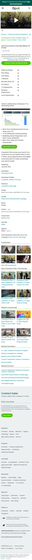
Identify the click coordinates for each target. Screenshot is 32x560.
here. (24, 533)
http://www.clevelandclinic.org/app (13, 199)
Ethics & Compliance (7, 548)
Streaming (4, 434)
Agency (25, 431)
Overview (4, 431)
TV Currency (20, 483)
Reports (3, 477)
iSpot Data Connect (7, 437)
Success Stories (6, 480)
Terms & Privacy (19, 546)
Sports (12, 434)
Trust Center (19, 548)
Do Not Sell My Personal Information (11, 537)
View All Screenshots (8, 265)
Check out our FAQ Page (17, 237)
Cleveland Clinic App (8, 186)
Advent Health (6, 362)
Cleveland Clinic (7, 173)
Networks (18, 431)
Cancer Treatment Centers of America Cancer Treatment (15, 371)
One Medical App (7, 383)
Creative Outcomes (19, 480)
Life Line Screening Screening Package (15, 378)
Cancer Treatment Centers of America (15, 359)
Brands (11, 431)
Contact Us (15, 498)
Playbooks (10, 483)
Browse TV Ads (24, 462)
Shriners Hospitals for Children (12, 353)
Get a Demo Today (9, 147)
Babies (3, 218)
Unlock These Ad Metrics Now (16, 63)
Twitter (11, 180)
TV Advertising (6, 485)
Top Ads (4, 462)
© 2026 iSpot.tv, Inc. (7, 546)
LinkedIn (25, 511)
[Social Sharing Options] (2, 30)
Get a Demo (5, 501)
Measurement (5, 449)
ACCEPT (8, 558)
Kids (8, 218)
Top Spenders (12, 462)
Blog (19, 477)
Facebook (4, 180)
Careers (22, 495)
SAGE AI (18, 437)
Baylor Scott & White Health (11, 356)
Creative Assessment (16, 447)
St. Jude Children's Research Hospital (14, 351)
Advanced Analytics (7, 452)
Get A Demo (7, 415)
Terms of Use (13, 58)
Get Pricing (14, 501)
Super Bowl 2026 (6, 465)
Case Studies (12, 477)
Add (9, 209)
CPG (17, 434)
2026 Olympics (6, 467)
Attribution (15, 449)
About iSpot (5, 495)
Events (3, 483)
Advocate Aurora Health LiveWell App (14, 375)
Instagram (4, 513)
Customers (14, 495)
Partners (23, 498)
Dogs (3, 224)
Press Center (5, 498)
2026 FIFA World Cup (20, 465)
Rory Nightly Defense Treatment (12, 381)
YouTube (17, 180)
